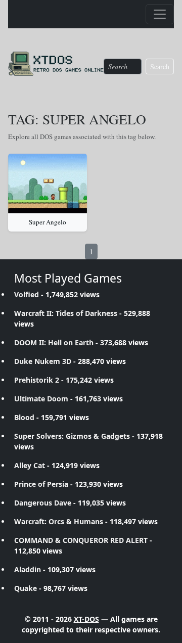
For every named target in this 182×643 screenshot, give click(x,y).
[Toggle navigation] (160, 14)
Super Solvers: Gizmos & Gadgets (72, 436)
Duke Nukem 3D (42, 361)
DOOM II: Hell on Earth (54, 342)
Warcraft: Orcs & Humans (58, 521)
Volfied (26, 294)
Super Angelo (47, 221)
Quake (25, 588)
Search (159, 66)
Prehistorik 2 (36, 380)
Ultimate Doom (41, 398)
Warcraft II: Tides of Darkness (65, 313)
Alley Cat (29, 465)
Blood (24, 417)
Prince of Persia (41, 484)
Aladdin (27, 569)
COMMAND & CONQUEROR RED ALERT (81, 540)
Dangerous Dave (42, 503)
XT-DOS (86, 619)
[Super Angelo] (47, 183)
